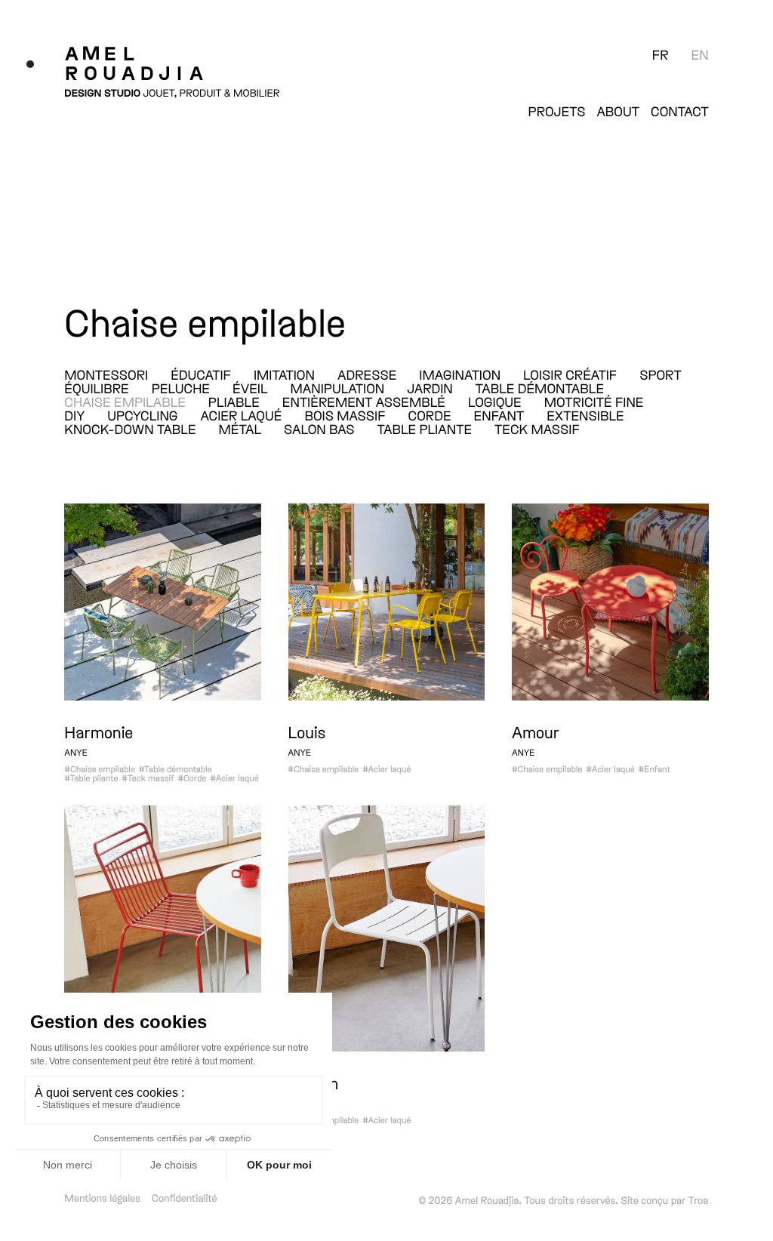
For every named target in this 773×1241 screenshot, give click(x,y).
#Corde (191, 778)
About (617, 111)
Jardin (429, 388)
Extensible (585, 415)
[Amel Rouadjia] (172, 62)
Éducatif (201, 374)
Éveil (250, 388)
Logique (495, 401)
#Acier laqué (234, 778)
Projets (557, 111)
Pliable (234, 401)
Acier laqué (241, 415)
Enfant (499, 415)
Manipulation (338, 388)
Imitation (284, 374)
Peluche (181, 388)
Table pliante (424, 428)
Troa (698, 1199)
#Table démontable (175, 769)
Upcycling (142, 415)
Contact (680, 111)
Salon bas (319, 428)
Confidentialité (184, 1197)
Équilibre (96, 388)
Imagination (459, 374)
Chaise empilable (125, 401)
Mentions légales (102, 1197)
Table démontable (540, 388)
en (700, 54)
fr (660, 54)
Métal (240, 428)
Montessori (106, 374)
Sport (660, 374)
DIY (74, 415)
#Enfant (654, 769)
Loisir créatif (570, 374)
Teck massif (537, 428)
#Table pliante (91, 778)
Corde (429, 415)
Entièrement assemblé (363, 401)
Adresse (366, 374)
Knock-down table (130, 428)
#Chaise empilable (99, 769)
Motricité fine (594, 401)
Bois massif (344, 415)
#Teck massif (148, 778)
